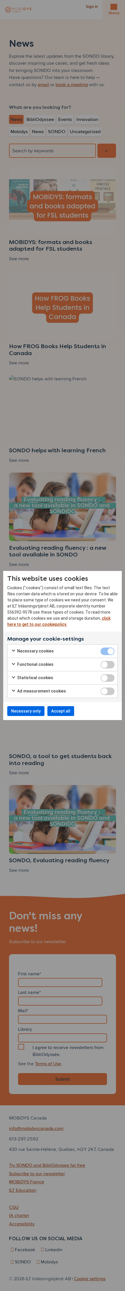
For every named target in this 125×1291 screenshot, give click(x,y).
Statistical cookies (34, 677)
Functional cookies (34, 664)
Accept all (60, 711)
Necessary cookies (35, 651)
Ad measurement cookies (41, 691)
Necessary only (26, 711)
